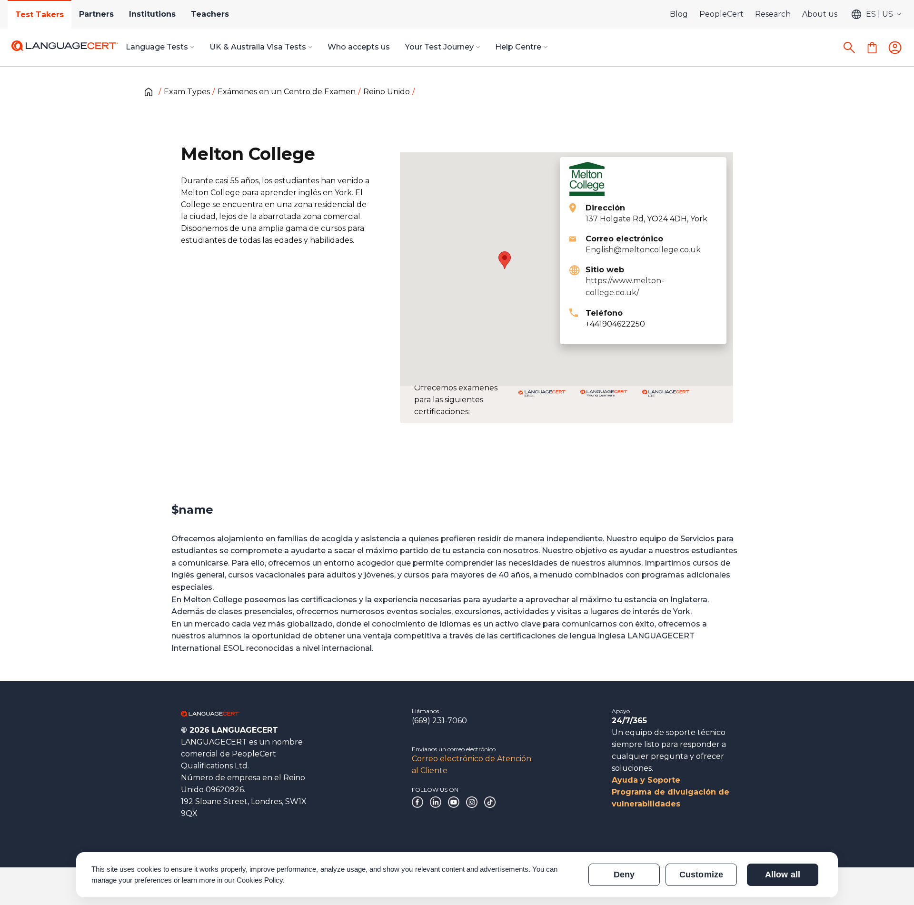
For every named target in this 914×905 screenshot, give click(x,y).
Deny (624, 874)
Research (773, 14)
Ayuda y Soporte (646, 780)
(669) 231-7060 (439, 720)
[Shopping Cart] (872, 47)
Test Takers (39, 14)
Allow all (782, 874)
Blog (679, 14)
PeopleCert (721, 14)
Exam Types (187, 91)
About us (819, 14)
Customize (701, 874)
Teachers (210, 14)
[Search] (849, 47)
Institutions (152, 14)
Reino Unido (386, 91)
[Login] (895, 47)
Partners (96, 14)
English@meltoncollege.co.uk (643, 249)
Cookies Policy (260, 880)
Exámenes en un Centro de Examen (287, 91)
